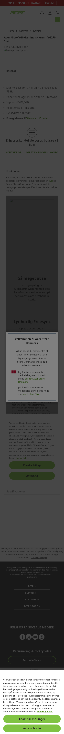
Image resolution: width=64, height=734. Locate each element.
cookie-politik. (45, 711)
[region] (32, 702)
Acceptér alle (32, 728)
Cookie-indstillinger (32, 719)
